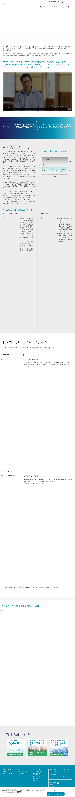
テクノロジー (44, 7)
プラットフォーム (7, 773)
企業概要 (35, 775)
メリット (5, 775)
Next (72, 749)
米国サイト (53, 785)
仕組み (4, 771)
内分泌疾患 (21, 773)
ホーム (2, 14)
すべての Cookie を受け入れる (56, 794)
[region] (37, 792)
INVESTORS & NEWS (54, 1)
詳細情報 (19, 792)
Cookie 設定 (56, 790)
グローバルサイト (55, 787)
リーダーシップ (37, 776)
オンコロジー (21, 775)
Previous (2, 749)
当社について (65, 7)
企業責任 (35, 778)
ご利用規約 (53, 775)
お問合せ (35, 780)
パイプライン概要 (22, 771)
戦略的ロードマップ (38, 773)
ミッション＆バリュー (39, 771)
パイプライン (54, 7)
